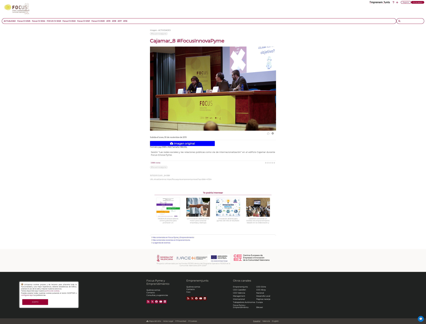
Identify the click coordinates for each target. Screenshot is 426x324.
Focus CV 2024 (38, 21)
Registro (406, 2)
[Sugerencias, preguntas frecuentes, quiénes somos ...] (393, 2)
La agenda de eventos (161, 243)
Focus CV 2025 (23, 21)
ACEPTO (35, 302)
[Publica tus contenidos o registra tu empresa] (397, 2)
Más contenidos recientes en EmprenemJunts (171, 240)
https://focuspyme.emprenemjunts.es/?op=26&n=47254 (189, 179)
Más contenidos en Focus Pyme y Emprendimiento (173, 237)
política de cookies (52, 291)
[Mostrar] (129, 20)
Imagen (153, 30)
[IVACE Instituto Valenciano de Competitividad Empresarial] (182, 262)
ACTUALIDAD (10, 21)
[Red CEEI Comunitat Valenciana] (251, 260)
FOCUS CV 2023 (54, 21)
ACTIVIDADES (164, 30)
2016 (125, 21)
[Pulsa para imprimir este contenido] (273, 133)
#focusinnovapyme (159, 34)
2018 (114, 21)
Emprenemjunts (197, 280)
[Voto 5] (274, 163)
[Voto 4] (272, 163)
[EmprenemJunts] (380, 2)
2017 (120, 21)
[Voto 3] (270, 163)
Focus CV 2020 (98, 21)
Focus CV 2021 (83, 21)
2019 (108, 21)
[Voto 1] (266, 163)
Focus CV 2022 (69, 21)
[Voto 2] (268, 163)
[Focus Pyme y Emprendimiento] (18, 8)
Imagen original (184, 143)
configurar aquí (27, 295)
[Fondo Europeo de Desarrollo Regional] (219, 262)
